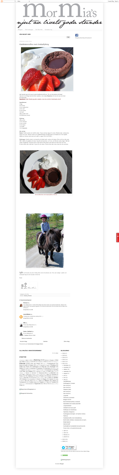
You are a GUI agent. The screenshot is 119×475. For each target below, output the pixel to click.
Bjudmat (46, 360)
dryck (50, 361)
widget (57, 353)
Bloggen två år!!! (67, 399)
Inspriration (47, 368)
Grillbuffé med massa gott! (69, 407)
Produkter (49, 376)
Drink (45, 361)
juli (64, 375)
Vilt (44, 383)
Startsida (45, 341)
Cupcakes (40, 361)
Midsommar (28, 374)
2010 (63, 439)
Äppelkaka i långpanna (68, 411)
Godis (47, 365)
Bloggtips (52, 360)
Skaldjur (56, 377)
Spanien (51, 379)
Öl (56, 383)
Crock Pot (33, 361)
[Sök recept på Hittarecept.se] (65, 459)
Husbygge (52, 366)
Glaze (37, 365)
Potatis (42, 376)
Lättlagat (21, 372)
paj (48, 374)
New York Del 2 (67, 391)
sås (26, 380)
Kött (24, 371)
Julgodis (23, 369)
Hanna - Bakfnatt (27, 331)
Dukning (55, 361)
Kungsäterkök (48, 369)
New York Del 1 (67, 393)
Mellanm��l (21, 374)
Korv (38, 369)
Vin (48, 383)
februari (66, 434)
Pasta (21, 376)
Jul (57, 368)
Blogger (62, 463)
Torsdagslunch (22, 382)
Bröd (57, 360)
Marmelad (34, 372)
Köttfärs (30, 371)
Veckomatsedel (29, 383)
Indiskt (27, 368)
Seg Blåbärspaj (67, 381)
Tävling (53, 382)
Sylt (22, 380)
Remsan (25, 302)
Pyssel (55, 375)
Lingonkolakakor (67, 405)
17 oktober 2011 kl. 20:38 (29, 335)
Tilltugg (54, 380)
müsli (38, 374)
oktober (65, 369)
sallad (49, 377)
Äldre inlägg (67, 341)
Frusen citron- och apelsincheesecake (72, 428)
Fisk (32, 363)
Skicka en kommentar (27, 338)
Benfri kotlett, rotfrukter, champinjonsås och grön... (75, 420)
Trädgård (41, 382)
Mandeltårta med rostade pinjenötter (72, 403)
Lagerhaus (38, 371)
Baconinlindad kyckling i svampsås (71, 401)
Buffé (23, 361)
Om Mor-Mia (38, 29)
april (65, 430)
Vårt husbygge (29, 29)
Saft (45, 377)
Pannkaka (54, 374)
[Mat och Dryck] (64, 455)
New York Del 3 (67, 387)
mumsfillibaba (26, 314)
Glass (31, 365)
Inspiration (39, 368)
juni (65, 377)
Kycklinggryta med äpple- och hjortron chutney (74, 413)
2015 (63, 355)
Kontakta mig (48, 29)
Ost (41, 374)
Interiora (53, 368)
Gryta (27, 366)
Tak (36, 380)
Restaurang (33, 377)
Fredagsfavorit (51, 363)
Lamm (44, 371)
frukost (21, 365)
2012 (63, 361)
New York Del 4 (67, 385)
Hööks (21, 368)
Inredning (32, 368)
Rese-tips (26, 377)
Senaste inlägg (23, 341)
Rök (42, 377)
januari (65, 436)
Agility (27, 360)
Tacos (31, 380)
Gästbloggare (35, 366)
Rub (39, 377)
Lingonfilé (65, 395)
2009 (63, 441)
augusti (65, 373)
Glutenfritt (42, 365)
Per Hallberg (29, 376)
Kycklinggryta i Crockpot (69, 383)
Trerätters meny (33, 382)
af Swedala (21, 360)
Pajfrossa (65, 415)
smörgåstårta (32, 379)
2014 (63, 357)
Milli (24, 322)
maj (65, 379)
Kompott (33, 369)
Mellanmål (53, 373)
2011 (63, 363)
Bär (28, 361)
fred (44, 363)
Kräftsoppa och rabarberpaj (69, 409)
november (66, 367)
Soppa (44, 379)
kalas (29, 369)
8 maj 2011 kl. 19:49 (28, 326)
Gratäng (53, 365)
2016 (63, 353)
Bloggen (20, 29)
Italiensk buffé (66, 424)
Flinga (38, 363)
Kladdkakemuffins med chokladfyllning (72, 418)
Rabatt (20, 377)
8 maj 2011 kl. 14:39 (28, 309)
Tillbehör (46, 380)
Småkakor (24, 379)
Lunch (55, 371)
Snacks (38, 379)
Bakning (26, 295)
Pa (44, 374)
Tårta (47, 382)
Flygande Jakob (67, 389)
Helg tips (44, 366)
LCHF (49, 371)
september (66, 371)
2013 (63, 359)
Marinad (27, 372)
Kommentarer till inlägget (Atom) (35, 344)
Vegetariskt (37, 383)
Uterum (20, 383)
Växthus (52, 383)
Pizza (36, 376)
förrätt (26, 365)
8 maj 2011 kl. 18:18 (28, 318)
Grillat (21, 366)
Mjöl (34, 374)
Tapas (40, 380)
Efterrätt (29, 295)
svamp (56, 379)
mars (65, 432)
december (66, 365)
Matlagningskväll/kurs (43, 372)
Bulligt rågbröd (66, 422)
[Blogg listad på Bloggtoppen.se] (27, 389)
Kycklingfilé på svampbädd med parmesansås (74, 426)
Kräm (42, 369)
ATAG (31, 360)
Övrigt (20, 385)
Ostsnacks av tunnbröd (68, 397)
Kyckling (56, 369)
